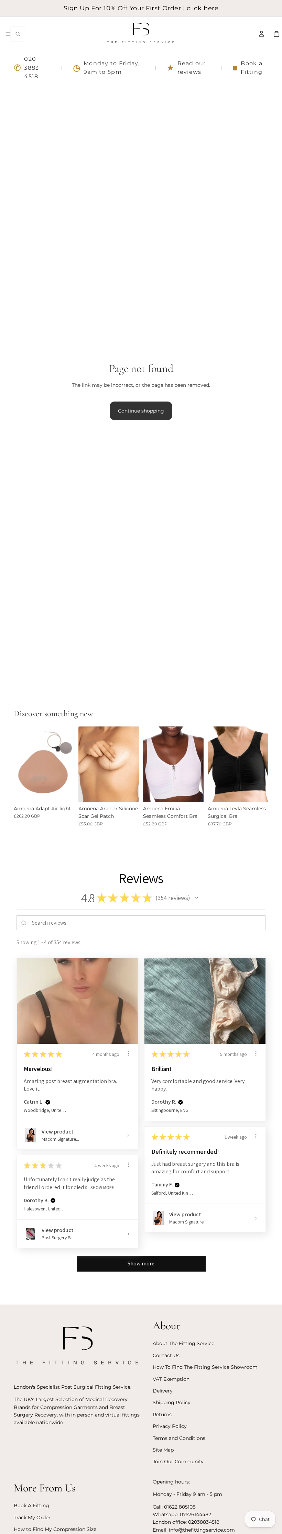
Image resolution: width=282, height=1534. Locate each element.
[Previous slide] (86, 764)
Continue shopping (141, 411)
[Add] (128, 791)
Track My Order (32, 1517)
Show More (102, 1187)
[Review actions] (128, 1053)
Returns (162, 1414)
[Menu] (8, 34)
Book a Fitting (247, 68)
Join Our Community (178, 1462)
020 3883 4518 (26, 68)
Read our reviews (186, 68)
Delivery (163, 1391)
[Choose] (63, 791)
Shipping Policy (172, 1403)
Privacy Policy (170, 1426)
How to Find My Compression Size (55, 1529)
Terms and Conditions (179, 1438)
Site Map (163, 1450)
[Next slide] (131, 764)
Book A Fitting (31, 1506)
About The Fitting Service (183, 1344)
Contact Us (166, 1355)
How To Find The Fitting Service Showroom (205, 1367)
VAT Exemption (171, 1379)
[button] (197, 898)
